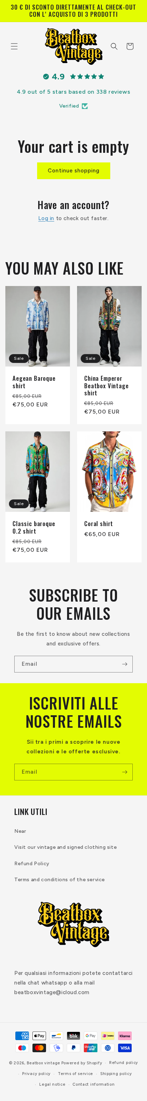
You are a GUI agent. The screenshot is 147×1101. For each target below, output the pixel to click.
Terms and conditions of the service (59, 880)
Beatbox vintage (43, 1063)
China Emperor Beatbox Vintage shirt (106, 385)
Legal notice (52, 1084)
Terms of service (75, 1073)
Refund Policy (32, 864)
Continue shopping (74, 170)
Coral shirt (98, 523)
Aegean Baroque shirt (34, 382)
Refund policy (123, 1062)
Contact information (93, 1084)
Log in (46, 218)
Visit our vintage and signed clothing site (65, 847)
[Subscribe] (124, 664)
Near (20, 831)
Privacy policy (36, 1073)
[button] (14, 46)
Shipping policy (116, 1073)
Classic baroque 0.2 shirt (33, 527)
